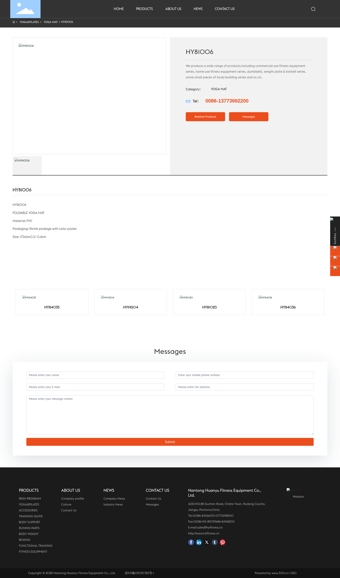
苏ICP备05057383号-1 (139, 573)
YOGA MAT (50, 22)
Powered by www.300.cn (272, 573)
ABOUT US (70, 490)
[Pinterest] (222, 542)
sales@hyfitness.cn (210, 527)
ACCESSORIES (28, 510)
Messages (152, 504)
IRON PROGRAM (30, 498)
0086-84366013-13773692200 (213, 515)
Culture (66, 504)
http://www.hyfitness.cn (203, 533)
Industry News (113, 504)
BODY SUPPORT (29, 522)
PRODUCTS (29, 490)
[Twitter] (207, 542)
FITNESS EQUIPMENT (33, 551)
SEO (294, 573)
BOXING (24, 540)
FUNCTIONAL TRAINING (35, 546)
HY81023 (209, 307)
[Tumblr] (215, 542)
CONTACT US (157, 490)
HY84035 (52, 307)
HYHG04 (130, 307)
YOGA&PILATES (29, 22)
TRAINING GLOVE (31, 516)
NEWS (108, 490)
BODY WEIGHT (29, 534)
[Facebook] (191, 542)
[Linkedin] (199, 542)
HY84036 (288, 307)
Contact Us (69, 510)
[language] (324, 9)
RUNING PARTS (29, 528)
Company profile (72, 498)
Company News (114, 498)
